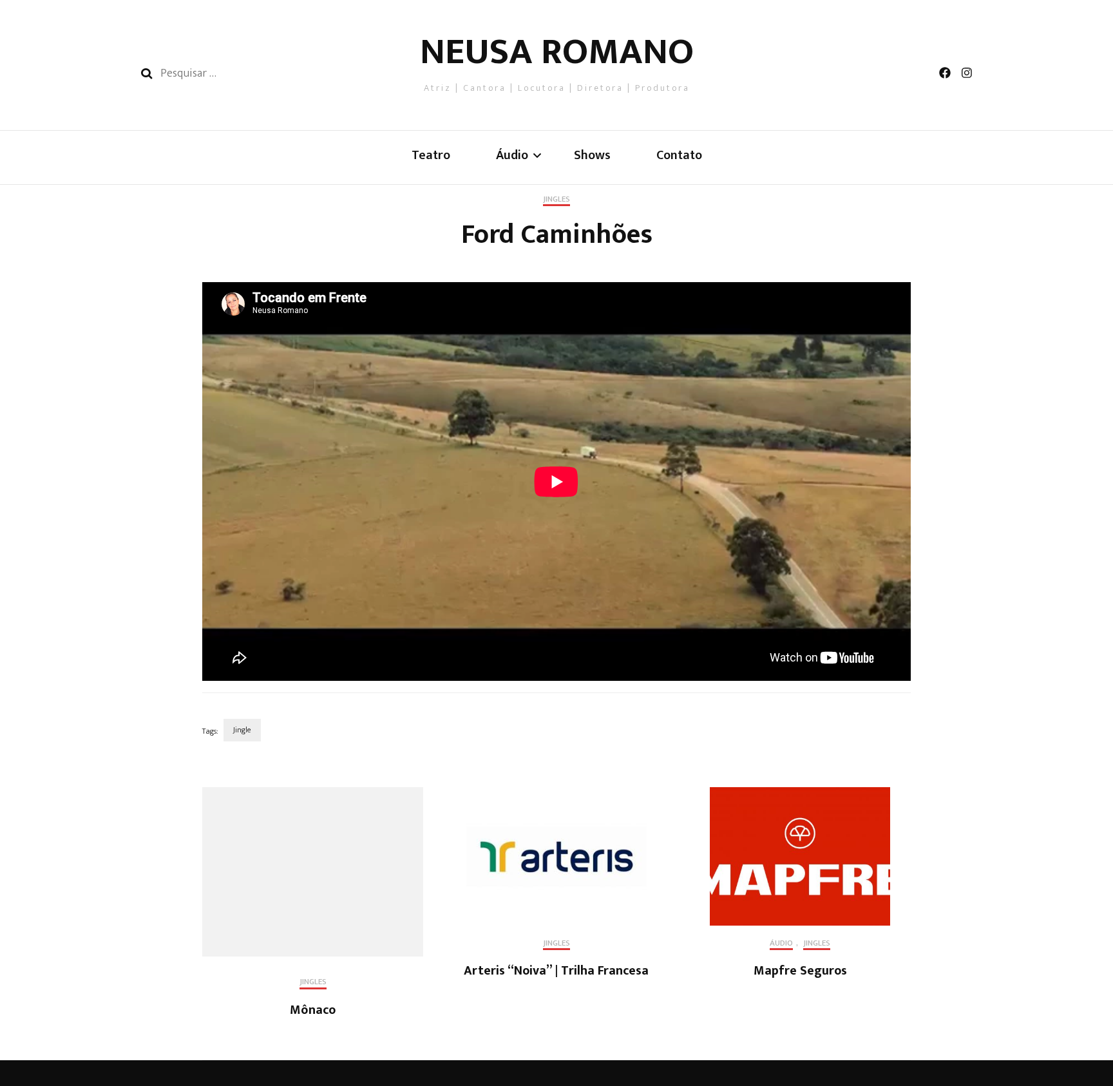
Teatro (431, 156)
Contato (679, 156)
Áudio (781, 944)
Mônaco (313, 1010)
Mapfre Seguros (800, 971)
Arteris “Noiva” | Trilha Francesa (556, 971)
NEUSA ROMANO (557, 52)
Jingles (556, 200)
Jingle (242, 729)
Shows (592, 156)
